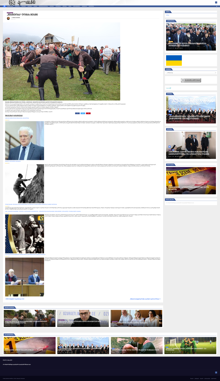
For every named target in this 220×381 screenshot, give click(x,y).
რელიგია (30, 6)
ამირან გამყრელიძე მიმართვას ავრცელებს (17, 118)
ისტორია (52, 6)
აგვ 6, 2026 (172, 48)
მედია (70, 6)
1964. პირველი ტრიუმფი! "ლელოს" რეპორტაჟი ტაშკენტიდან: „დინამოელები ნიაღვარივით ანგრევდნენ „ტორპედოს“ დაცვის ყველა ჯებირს (43, 211)
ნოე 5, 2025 (172, 156)
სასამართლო (171, 185)
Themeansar (23, 378)
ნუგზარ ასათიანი (16, 17)
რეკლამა (201, 378)
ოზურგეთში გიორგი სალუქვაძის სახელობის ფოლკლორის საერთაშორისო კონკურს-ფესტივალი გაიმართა (191, 118)
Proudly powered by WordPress (8, 378)
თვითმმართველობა (43, 6)
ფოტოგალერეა (207, 378)
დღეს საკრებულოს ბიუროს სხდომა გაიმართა (129, 323)
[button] (216, 6)
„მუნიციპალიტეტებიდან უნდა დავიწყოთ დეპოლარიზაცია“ (145, 299)
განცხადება (197, 378)
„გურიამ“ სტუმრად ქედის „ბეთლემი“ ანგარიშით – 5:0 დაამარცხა (186, 349)
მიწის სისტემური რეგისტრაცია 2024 (15, 299)
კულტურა (65, 6)
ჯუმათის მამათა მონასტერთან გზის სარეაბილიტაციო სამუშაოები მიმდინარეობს (26, 322)
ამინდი (167, 15)
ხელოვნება (58, 6)
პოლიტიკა (17, 6)
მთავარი (191, 378)
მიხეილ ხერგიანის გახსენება (13, 161)
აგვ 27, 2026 (172, 191)
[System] (191, 80)
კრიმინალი (84, 6)
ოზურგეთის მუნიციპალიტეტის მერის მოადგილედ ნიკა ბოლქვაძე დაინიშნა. (79, 322)
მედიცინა (24, 6)
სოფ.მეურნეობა (76, 6)
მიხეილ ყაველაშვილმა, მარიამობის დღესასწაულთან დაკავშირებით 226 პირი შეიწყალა (189, 189)
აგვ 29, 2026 (8, 352)
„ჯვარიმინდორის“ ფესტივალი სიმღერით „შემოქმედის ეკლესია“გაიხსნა (79, 349)
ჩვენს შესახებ (213, 378)
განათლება (91, 6)
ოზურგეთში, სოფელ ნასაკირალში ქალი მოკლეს (24, 350)
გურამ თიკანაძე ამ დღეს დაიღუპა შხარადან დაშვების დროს (135, 350)
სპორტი (35, 6)
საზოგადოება (10, 6)
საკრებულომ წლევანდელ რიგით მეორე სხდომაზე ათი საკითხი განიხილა (25, 254)
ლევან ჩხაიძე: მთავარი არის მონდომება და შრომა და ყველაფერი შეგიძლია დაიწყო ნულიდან (31, 204)
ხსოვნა (113, 348)
